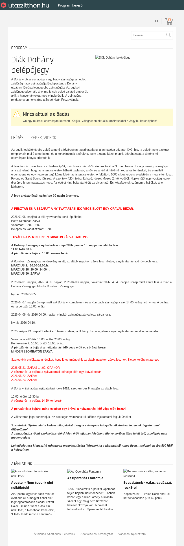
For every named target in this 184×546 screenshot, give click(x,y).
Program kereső (70, 5)
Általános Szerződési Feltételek (54, 534)
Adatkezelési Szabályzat (97, 534)
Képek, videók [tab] (43, 137)
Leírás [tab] (17, 137)
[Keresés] (168, 35)
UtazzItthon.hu (26, 5)
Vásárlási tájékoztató (132, 534)
